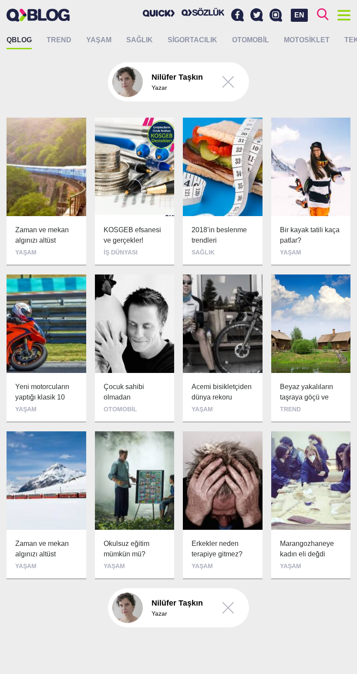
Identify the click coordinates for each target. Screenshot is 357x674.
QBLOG (19, 40)
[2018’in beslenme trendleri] (223, 192)
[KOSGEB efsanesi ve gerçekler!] (135, 192)
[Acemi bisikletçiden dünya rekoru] (223, 348)
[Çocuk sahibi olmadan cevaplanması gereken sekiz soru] (135, 348)
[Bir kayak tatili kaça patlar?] (311, 192)
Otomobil (250, 40)
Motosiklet (307, 40)
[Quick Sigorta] (159, 13)
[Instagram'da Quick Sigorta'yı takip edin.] (275, 15)
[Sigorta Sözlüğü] (203, 12)
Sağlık (139, 40)
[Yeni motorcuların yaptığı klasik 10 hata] (46, 348)
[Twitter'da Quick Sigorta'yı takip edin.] (256, 15)
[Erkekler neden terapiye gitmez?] (223, 505)
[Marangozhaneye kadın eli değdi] (311, 505)
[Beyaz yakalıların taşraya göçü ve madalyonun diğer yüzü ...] (311, 348)
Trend (59, 40)
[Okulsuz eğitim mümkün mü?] (135, 505)
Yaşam (98, 40)
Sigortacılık (192, 40)
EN (299, 15)
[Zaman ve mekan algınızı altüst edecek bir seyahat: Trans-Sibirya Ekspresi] (46, 192)
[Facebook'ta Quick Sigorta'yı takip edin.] (237, 15)
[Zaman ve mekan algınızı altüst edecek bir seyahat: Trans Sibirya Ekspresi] (46, 505)
